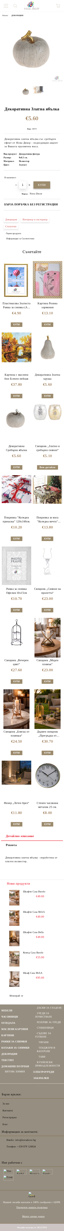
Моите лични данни (33, 1216)
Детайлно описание (20, 836)
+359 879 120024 (26, 1146)
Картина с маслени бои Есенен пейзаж (16, 376)
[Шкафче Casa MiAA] (14, 918)
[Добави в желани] (55, 176)
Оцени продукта (13, 233)
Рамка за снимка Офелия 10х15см (16, 590)
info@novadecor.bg (25, 1140)
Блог (5, 1124)
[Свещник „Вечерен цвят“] (16, 647)
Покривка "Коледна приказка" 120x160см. (16, 519)
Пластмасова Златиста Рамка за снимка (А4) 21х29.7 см (16, 306)
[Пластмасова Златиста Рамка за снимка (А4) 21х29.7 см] (16, 298)
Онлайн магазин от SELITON (32, 1227)
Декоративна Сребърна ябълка (16, 448)
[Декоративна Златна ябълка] (32, 81)
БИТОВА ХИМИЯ (15, 1071)
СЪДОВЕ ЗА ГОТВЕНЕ (43, 1035)
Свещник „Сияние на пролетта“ (47, 590)
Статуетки (11, 226)
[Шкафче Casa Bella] (14, 938)
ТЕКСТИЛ (7, 1060)
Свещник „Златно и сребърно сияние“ (47, 448)
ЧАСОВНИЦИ (9, 1016)
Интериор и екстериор (35, 219)
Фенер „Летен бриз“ (16, 803)
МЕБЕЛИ (6, 1010)
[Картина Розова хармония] (47, 297)
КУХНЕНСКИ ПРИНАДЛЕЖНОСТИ (47, 1064)
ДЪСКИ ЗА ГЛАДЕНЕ (49, 1008)
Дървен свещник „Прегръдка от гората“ (47, 734)
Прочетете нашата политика (32, 1207)
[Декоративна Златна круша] (47, 361)
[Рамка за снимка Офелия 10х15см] (16, 584)
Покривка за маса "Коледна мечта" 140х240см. (48, 520)
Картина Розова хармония (47, 305)
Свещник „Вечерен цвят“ (16, 662)
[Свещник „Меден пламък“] (47, 656)
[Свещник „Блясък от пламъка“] (16, 728)
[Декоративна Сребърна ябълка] (16, 433)
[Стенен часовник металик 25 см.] (47, 789)
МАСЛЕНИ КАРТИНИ (14, 1029)
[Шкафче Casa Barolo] (14, 897)
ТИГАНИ (43, 1042)
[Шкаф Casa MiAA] (14, 979)
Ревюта (11, 845)
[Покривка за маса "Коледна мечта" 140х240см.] (47, 503)
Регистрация (9, 1117)
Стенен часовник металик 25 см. (47, 805)
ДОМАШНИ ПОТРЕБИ (15, 1066)
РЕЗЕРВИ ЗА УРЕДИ (49, 1022)
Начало (5, 15)
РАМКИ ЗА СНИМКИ (14, 1041)
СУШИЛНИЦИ (45, 1028)
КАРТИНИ (7, 1035)
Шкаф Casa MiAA (32, 973)
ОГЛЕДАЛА (8, 1023)
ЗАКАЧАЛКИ (41, 1078)
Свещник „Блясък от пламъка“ (16, 733)
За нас (6, 1103)
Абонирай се (16, 995)
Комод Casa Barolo (33, 952)
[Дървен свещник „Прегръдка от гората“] (47, 728)
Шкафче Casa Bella (33, 932)
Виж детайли (47, 467)
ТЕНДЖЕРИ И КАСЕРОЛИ (46, 1050)
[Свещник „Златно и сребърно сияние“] (47, 420)
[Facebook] (6, 1153)
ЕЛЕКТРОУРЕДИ (43, 1072)
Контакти (8, 1110)
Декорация (11, 219)
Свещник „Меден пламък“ (47, 662)
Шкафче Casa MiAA (34, 912)
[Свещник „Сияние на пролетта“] (47, 575)
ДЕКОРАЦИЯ (17, 15)
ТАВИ (42, 1056)
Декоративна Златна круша (47, 376)
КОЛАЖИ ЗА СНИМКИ (15, 1048)
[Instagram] (13, 1153)
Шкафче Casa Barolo (34, 891)
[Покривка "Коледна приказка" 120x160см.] (16, 502)
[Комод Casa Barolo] (14, 959)
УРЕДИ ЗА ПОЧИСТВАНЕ (43, 1015)
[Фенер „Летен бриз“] (16, 784)
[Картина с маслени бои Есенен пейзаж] (16, 361)
